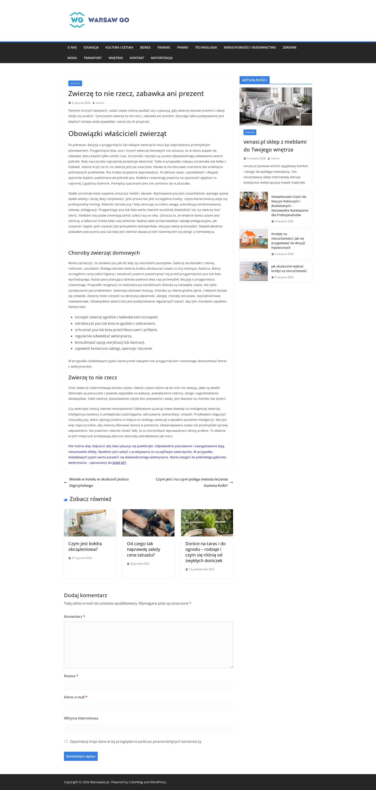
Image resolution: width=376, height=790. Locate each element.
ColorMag (136, 782)
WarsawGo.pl (99, 782)
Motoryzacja (162, 58)
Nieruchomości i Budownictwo (250, 47)
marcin (100, 103)
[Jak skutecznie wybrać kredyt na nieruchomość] (254, 271)
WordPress (158, 782)
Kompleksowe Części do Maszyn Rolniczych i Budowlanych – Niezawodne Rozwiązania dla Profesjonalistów (289, 206)
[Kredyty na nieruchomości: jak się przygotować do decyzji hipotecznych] (254, 244)
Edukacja (91, 47)
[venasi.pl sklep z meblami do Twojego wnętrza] (276, 106)
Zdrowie (290, 47)
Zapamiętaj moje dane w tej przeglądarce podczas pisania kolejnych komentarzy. (136, 741)
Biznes (145, 47)
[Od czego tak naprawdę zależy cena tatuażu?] (149, 512)
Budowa (250, 132)
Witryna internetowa (81, 718)
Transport (93, 58)
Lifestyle (75, 83)
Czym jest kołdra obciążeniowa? (85, 546)
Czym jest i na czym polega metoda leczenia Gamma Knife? (192, 482)
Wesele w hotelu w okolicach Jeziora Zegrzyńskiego (99, 482)
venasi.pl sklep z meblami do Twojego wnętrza (275, 145)
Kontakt (137, 58)
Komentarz (74, 616)
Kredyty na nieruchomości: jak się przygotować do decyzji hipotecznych (288, 241)
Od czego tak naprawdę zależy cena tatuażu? (143, 549)
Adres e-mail (75, 697)
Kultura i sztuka (119, 47)
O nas (72, 47)
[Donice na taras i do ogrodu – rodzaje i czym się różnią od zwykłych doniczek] (207, 512)
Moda (72, 58)
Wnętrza (116, 58)
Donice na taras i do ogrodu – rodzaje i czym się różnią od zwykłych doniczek (205, 552)
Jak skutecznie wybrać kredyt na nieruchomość (289, 268)
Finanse (164, 47)
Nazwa (71, 676)
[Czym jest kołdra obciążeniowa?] (90, 512)
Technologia (206, 47)
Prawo (182, 47)
